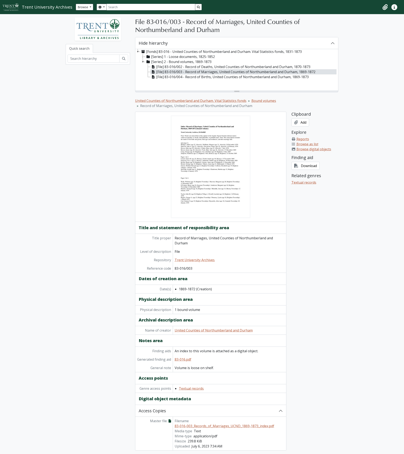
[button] (385, 7)
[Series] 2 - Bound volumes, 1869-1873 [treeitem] (181, 61)
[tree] (236, 70)
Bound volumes (263, 100)
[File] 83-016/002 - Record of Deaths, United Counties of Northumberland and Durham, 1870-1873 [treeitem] (233, 66)
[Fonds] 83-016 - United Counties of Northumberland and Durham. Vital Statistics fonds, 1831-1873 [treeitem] (224, 51)
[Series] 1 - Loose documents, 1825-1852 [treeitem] (183, 56)
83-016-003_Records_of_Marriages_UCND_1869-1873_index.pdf (224, 426)
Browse (83, 7)
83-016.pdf (183, 359)
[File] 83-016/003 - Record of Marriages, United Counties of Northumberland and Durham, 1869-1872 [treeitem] (235, 72)
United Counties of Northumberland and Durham (214, 330)
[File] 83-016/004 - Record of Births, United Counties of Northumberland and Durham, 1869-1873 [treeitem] (232, 77)
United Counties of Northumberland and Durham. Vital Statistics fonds (190, 100)
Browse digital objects (313, 149)
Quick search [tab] (79, 48)
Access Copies (152, 411)
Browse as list (307, 144)
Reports (302, 139)
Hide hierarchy (153, 43)
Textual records (191, 388)
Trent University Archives (195, 260)
